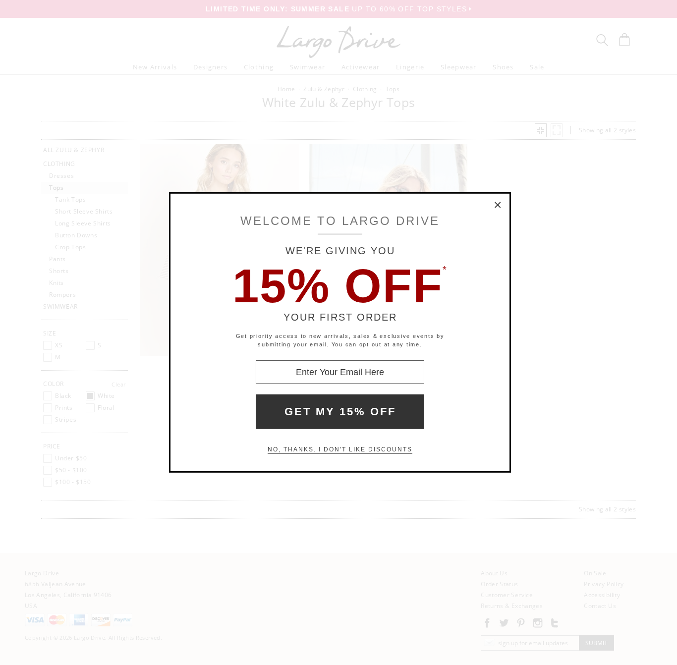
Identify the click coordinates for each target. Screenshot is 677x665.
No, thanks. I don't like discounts (340, 449)
